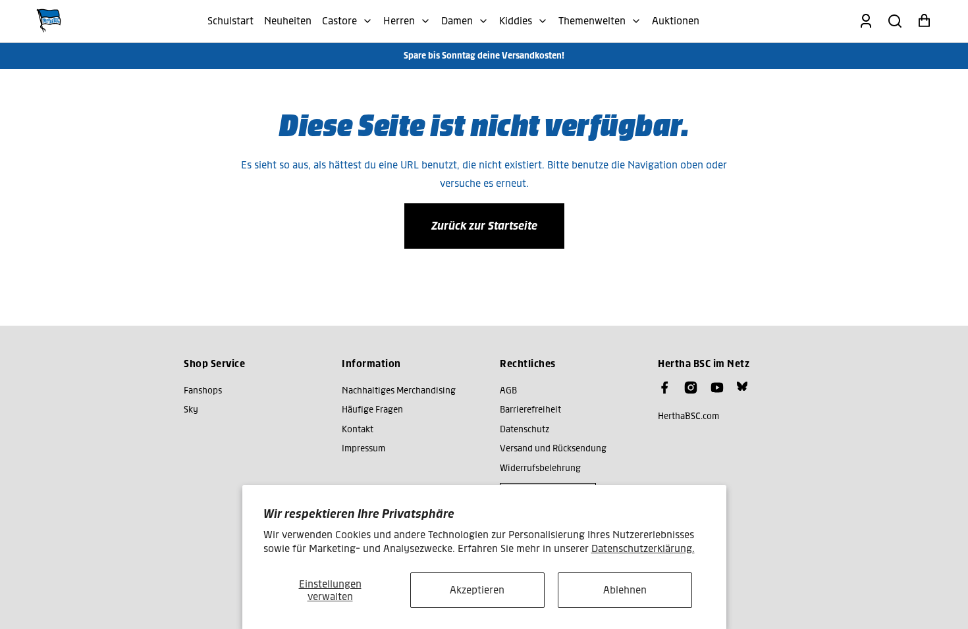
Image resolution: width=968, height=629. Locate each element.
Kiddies (515, 20)
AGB (508, 390)
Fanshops (203, 390)
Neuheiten (287, 20)
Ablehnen (625, 590)
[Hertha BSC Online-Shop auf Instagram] (690, 387)
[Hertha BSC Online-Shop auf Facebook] (664, 387)
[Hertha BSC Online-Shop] (48, 21)
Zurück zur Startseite (484, 225)
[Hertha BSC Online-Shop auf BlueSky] (742, 386)
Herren (399, 20)
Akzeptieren (477, 590)
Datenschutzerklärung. (643, 548)
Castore (339, 20)
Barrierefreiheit (530, 409)
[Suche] (895, 21)
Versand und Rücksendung (553, 448)
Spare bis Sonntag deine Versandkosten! (484, 55)
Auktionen (675, 20)
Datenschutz (524, 429)
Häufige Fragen (372, 409)
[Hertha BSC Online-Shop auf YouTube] (717, 387)
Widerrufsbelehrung (540, 468)
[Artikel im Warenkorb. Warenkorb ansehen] (924, 21)
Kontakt (357, 429)
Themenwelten (592, 20)
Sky (191, 409)
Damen (457, 20)
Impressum (363, 448)
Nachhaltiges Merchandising (399, 390)
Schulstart (230, 20)
